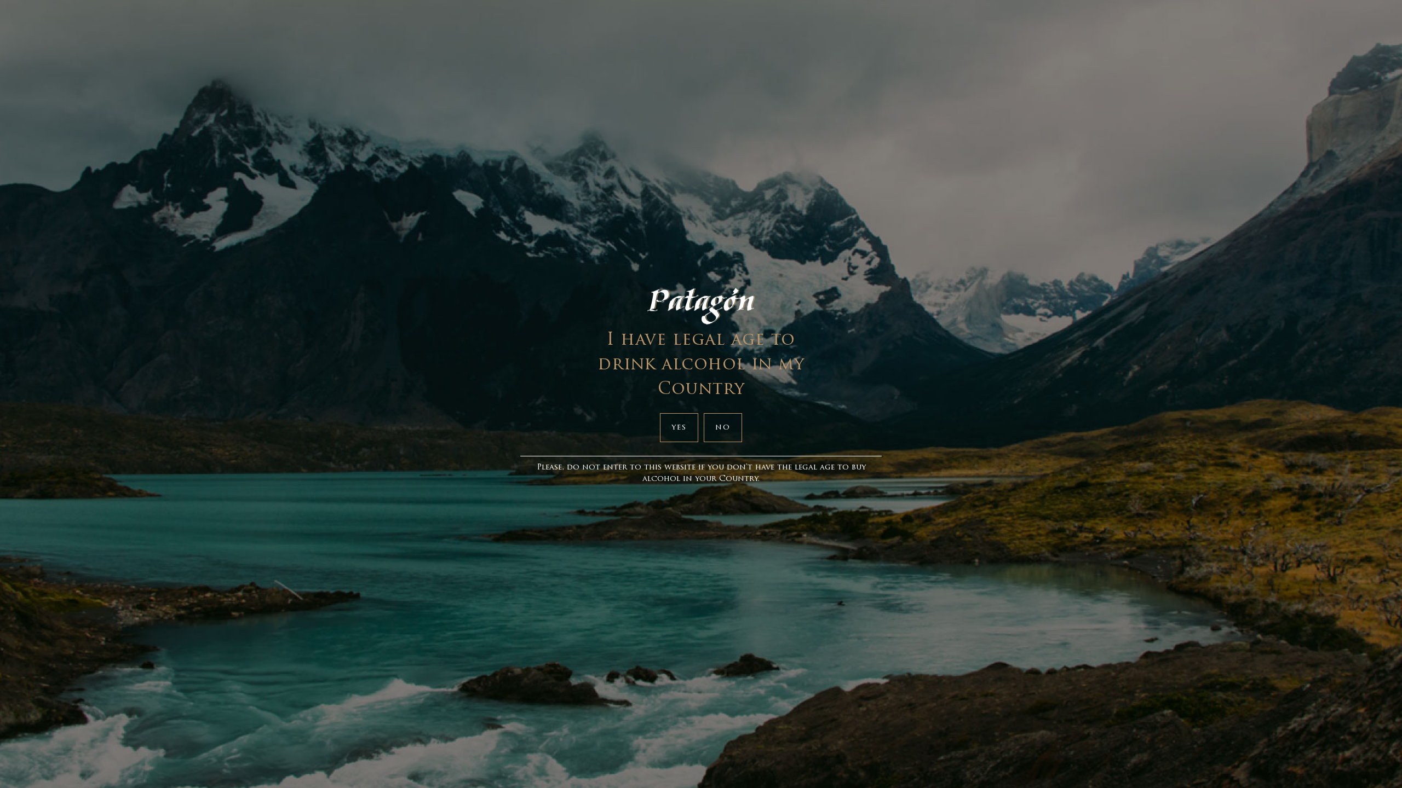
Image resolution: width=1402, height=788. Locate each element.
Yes (679, 428)
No (723, 428)
